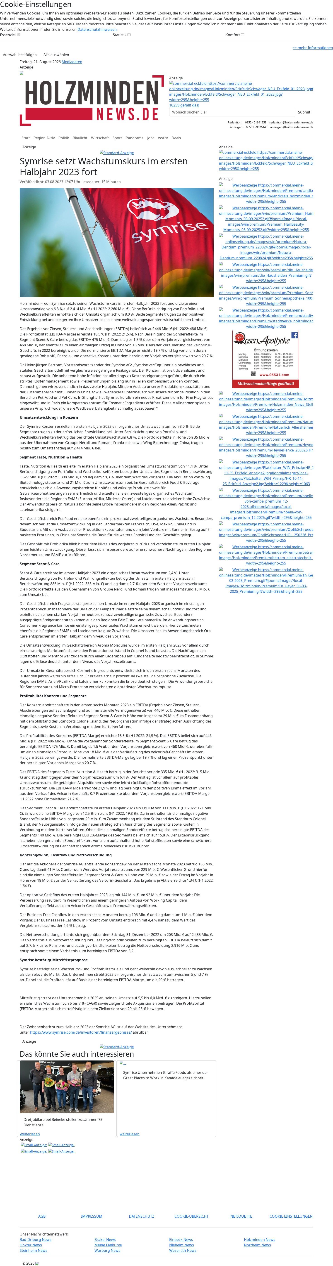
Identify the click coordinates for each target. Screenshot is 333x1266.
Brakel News (105, 1239)
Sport (117, 137)
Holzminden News (259, 1239)
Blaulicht (80, 137)
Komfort (233, 34)
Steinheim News (33, 1250)
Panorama (135, 137)
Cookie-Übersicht (191, 1216)
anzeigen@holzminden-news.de (291, 127)
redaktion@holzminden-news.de (291, 122)
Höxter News (31, 1244)
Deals (176, 137)
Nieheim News (181, 1244)
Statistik (120, 34)
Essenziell (8, 34)
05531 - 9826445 (256, 127)
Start (26, 137)
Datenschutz (141, 1216)
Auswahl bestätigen (20, 54)
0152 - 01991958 (255, 122)
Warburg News (107, 1250)
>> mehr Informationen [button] (313, 47)
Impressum (91, 1216)
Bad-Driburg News (35, 1239)
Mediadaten (72, 61)
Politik (63, 137)
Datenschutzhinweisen (97, 29)
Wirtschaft (100, 137)
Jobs (150, 137)
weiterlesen (30, 1133)
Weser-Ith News (182, 1250)
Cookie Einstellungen (291, 1216)
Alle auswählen (56, 54)
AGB (42, 1216)
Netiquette (241, 1216)
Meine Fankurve (108, 1244)
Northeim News (257, 1244)
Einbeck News (181, 1239)
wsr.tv (163, 137)
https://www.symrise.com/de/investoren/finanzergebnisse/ (81, 1032)
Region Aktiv (44, 137)
